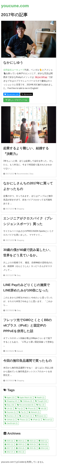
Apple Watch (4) (25, 398)
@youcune (27, 94)
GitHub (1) (10, 420)
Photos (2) (23, 420)
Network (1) (35, 412)
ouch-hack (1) (26, 416)
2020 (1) (21, 444)
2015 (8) (32, 448)
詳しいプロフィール (17, 100)
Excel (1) (48, 420)
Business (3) (11, 416)
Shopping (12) (11, 401)
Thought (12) (42, 401)
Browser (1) (41, 416)
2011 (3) (21, 452)
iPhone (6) (31, 409)
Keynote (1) (11, 412)
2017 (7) (9, 448)
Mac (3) (41, 405)
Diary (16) (10, 405)
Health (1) (40, 398)
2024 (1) (21, 441)
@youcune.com (12, 94)
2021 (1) (9, 444)
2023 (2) (32, 441)
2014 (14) (44, 448)
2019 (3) (32, 444)
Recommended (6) (26, 405)
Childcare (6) (27, 401)
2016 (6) (21, 448)
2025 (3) (9, 441)
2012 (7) (9, 452)
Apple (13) (10, 398)
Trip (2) (20, 409)
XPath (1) (36, 420)
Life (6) (9, 409)
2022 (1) (43, 441)
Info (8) (43, 409)
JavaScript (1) (11, 423)
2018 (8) (43, 444)
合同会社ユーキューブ (14, 70)
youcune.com (15, 5)
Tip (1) (23, 412)
